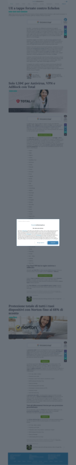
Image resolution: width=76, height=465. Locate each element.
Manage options (40, 242)
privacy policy (52, 239)
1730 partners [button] (24, 230)
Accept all (53, 242)
